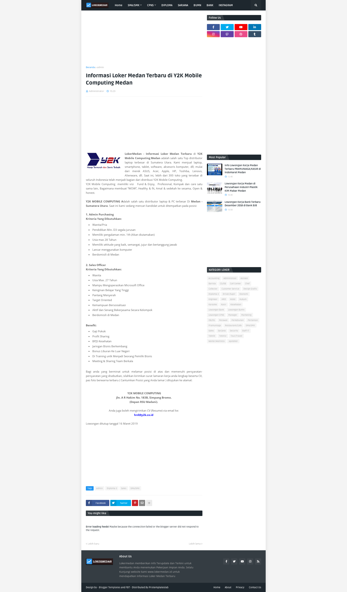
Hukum (243, 299)
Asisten (244, 278)
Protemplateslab (158, 587)
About (228, 587)
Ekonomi (243, 294)
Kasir (223, 304)
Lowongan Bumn (236, 309)
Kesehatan (235, 304)
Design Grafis (250, 289)
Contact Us (255, 587)
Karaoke (213, 304)
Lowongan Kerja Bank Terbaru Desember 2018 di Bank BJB (243, 203)
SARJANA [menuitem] (183, 5)
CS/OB (223, 283)
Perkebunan (238, 320)
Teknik (212, 336)
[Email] (142, 503)
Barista (212, 283)
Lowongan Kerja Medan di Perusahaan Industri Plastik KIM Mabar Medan (241, 187)
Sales (123, 488)
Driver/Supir (229, 294)
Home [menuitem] (118, 5)
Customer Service (230, 289)
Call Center (235, 283)
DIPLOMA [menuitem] (166, 5)
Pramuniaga (215, 325)
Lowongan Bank (216, 309)
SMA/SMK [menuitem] (133, 5)
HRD (224, 299)
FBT (128, 587)
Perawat (223, 320)
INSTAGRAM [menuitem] (226, 5)
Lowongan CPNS (216, 315)
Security (234, 330)
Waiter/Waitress (217, 341)
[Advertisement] (144, 40)
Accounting (214, 278)
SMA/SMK (135, 488)
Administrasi (230, 278)
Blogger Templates (109, 587)
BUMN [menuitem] (197, 5)
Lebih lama (195, 543)
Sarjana (222, 330)
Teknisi (222, 336)
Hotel (232, 299)
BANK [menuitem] (210, 5)
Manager (232, 315)
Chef (247, 283)
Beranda (90, 67)
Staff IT (245, 330)
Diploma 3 (112, 488)
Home (216, 587)
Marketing (246, 315)
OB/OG (212, 320)
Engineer (213, 299)
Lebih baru (93, 543)
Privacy (240, 587)
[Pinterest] (135, 503)
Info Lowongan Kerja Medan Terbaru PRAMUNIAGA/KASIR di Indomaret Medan (243, 169)
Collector (213, 289)
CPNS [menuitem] (150, 5)
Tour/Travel (236, 336)
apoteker (233, 341)
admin (100, 67)
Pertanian (253, 320)
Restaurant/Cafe (233, 325)
